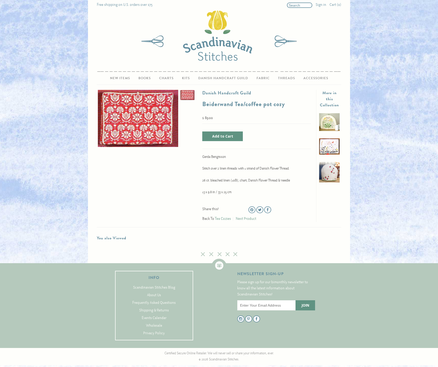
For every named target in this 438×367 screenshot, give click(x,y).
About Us (154, 295)
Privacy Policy (154, 333)
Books (144, 78)
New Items (120, 78)
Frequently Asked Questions (154, 303)
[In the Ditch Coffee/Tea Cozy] (329, 154)
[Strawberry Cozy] (329, 182)
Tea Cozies (223, 219)
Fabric (263, 78)
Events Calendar (154, 318)
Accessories (315, 78)
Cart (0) (335, 5)
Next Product (246, 219)
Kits (186, 78)
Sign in (321, 5)
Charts (166, 78)
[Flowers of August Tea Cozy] (329, 130)
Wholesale (154, 326)
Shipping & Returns (154, 310)
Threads (286, 78)
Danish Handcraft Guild (223, 78)
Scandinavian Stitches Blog (154, 288)
